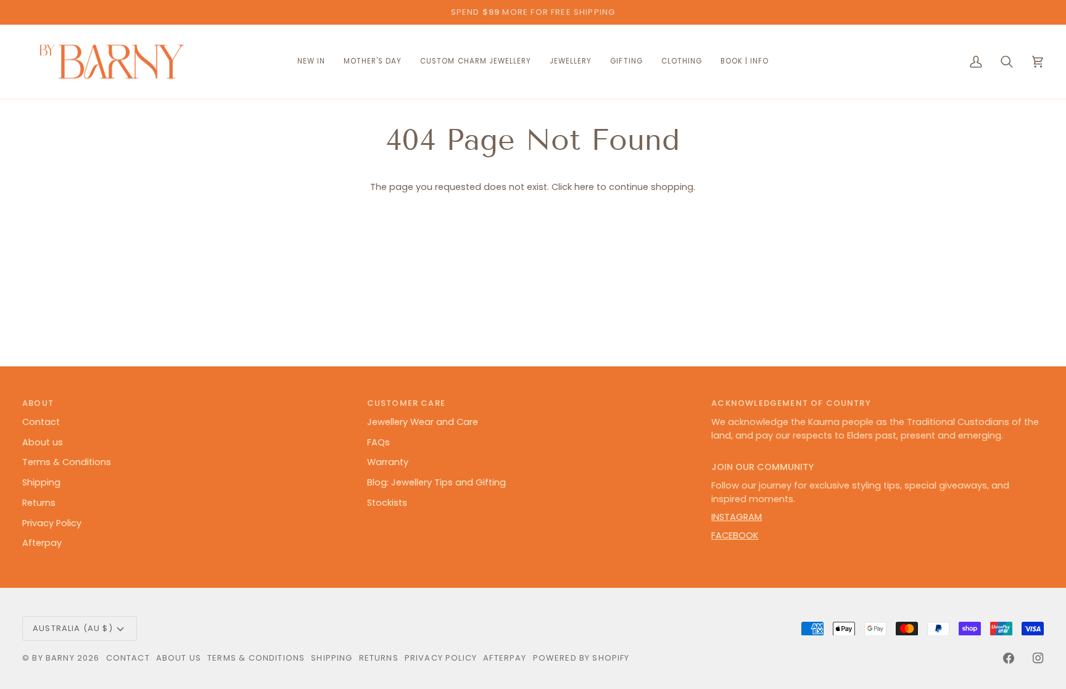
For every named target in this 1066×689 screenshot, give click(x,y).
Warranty (387, 462)
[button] (475, 62)
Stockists (387, 503)
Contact (41, 422)
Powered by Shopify (581, 658)
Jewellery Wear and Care (422, 422)
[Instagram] (1038, 658)
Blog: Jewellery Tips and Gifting (436, 482)
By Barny (53, 658)
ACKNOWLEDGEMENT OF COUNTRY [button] (790, 403)
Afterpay (42, 543)
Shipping (41, 482)
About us (42, 442)
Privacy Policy (51, 523)
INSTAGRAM (736, 517)
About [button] (38, 403)
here (584, 187)
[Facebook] (1008, 658)
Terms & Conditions (66, 462)
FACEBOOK (734, 535)
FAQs (378, 442)
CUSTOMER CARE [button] (406, 403)
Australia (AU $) (73, 628)
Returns (39, 503)
